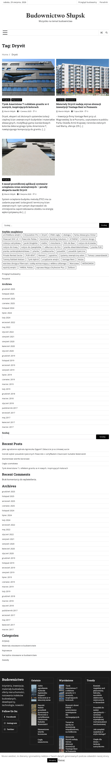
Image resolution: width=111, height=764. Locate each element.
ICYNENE (74, 239)
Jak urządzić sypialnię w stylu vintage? (99, 731)
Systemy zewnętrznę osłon (72, 255)
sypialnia (53, 255)
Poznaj (61, 760)
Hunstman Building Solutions (53, 239)
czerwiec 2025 (8, 303)
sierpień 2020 (8, 341)
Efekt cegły (55, 235)
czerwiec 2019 (8, 379)
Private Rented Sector (13, 255)
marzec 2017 (8, 427)
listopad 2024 (8, 308)
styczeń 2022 (8, 332)
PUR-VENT (30, 255)
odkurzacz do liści (53, 247)
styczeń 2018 (8, 403)
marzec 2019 (8, 384)
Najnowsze (16, 100)
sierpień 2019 (8, 370)
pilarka (36, 251)
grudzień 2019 (8, 356)
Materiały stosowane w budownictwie (19, 646)
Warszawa (74, 263)
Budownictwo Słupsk (55, 15)
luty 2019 (6, 389)
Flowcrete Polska (29, 239)
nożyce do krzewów (87, 243)
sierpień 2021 (8, 336)
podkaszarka (48, 251)
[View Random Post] (101, 32)
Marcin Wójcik (9, 111)
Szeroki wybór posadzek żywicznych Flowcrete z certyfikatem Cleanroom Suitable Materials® (44, 454)
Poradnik (104, 2)
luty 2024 (6, 317)
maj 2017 (6, 417)
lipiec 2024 (7, 313)
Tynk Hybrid (33, 259)
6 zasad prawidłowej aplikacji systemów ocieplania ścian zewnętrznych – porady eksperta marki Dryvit (25, 186)
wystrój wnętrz (9, 267)
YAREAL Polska (26, 267)
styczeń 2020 (8, 351)
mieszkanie (55, 243)
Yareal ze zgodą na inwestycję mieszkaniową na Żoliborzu (72, 727)
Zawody (5, 660)
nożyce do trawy (10, 247)
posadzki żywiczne (76, 251)
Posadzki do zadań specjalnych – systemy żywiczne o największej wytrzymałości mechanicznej (100, 715)
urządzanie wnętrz (50, 259)
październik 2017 (9, 408)
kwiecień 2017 (8, 422)
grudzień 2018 (8, 394)
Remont (41, 255)
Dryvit (44, 235)
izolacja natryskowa (12, 243)
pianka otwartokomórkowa (76, 247)
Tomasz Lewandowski (97, 255)
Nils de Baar (69, 243)
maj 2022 (6, 327)
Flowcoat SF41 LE (10, 239)
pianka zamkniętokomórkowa (16, 251)
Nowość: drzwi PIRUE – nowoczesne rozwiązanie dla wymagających (72, 711)
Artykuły (6, 100)
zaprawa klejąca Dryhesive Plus (50, 267)
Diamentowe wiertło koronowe (16, 459)
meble (44, 243)
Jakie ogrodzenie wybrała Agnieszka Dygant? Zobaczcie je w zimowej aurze (35, 449)
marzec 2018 (8, 398)
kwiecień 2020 (8, 346)
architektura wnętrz (12, 235)
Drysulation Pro (31, 235)
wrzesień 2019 (8, 365)
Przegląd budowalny (87, 2)
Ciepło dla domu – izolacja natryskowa (98, 743)
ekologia (67, 235)
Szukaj (5, 432)
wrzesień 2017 (8, 413)
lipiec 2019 (7, 375)
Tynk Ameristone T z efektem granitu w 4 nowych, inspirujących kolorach (25, 106)
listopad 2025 (8, 294)
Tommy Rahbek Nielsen (14, 259)
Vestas (81, 259)
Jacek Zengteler (31, 243)
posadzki (61, 251)
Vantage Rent (68, 259)
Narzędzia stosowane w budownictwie (19, 655)
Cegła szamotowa (10, 463)
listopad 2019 (8, 360)
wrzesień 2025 (8, 298)
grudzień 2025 (8, 289)
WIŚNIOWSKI (88, 263)
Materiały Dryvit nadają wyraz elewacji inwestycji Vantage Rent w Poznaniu (78, 106)
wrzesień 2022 (8, 322)
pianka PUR (96, 247)
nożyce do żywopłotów (31, 247)
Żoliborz (71, 267)
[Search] (106, 32)
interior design (88, 239)
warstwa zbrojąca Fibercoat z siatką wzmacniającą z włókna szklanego (34, 263)
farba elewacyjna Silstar (85, 235)
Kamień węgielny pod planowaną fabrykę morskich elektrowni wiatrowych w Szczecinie (99, 694)
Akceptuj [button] (52, 760)
